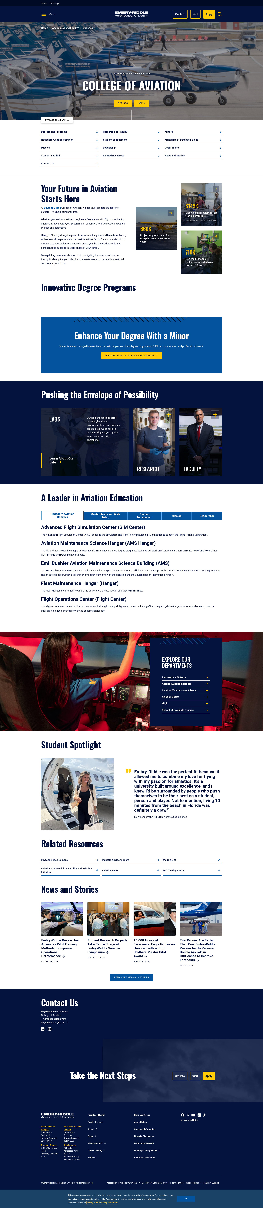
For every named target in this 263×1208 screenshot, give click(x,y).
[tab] (62, 515)
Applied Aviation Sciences (176, 683)
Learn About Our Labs (61, 460)
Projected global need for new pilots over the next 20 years (155, 233)
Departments (172, 147)
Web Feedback (192, 1183)
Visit (195, 14)
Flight (165, 703)
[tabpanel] (131, 572)
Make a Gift (169, 859)
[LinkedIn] (43, 1028)
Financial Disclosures (144, 1136)
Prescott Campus (49, 1145)
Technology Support (210, 1183)
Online (44, 3)
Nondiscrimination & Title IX (132, 1183)
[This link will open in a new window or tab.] (182, 1114)
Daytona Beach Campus (54, 859)
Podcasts (92, 1157)
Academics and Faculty (65, 28)
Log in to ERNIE (191, 1120)
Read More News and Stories (131, 977)
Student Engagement (115, 139)
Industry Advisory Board (115, 859)
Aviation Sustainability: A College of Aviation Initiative (66, 870)
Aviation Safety (170, 696)
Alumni (91, 1129)
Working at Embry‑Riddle (145, 1150)
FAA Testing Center (174, 870)
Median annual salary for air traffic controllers (201, 209)
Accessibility (112, 1183)
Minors (169, 131)
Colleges (88, 28)
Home (44, 28)
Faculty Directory (95, 1122)
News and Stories (175, 155)
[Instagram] (49, 1028)
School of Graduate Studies (178, 710)
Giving (90, 1136)
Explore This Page (55, 120)
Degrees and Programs (54, 131)
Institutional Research (144, 1143)
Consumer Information (144, 1129)
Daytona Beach (52, 207)
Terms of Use (178, 1183)
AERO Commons (95, 1143)
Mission (45, 147)
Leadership (109, 147)
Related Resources (113, 155)
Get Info (180, 14)
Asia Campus (70, 1145)
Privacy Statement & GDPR (157, 1183)
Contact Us (47, 163)
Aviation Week (110, 870)
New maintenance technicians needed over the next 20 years (199, 257)
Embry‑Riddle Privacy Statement (102, 1203)
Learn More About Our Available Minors (130, 355)
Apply (141, 103)
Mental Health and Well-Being (181, 139)
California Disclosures (144, 1157)
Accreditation (140, 1122)
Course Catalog (95, 1150)
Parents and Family (96, 1115)
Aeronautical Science (174, 677)
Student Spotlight (51, 155)
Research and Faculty (115, 131)
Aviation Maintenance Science (179, 690)
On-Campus (55, 3)
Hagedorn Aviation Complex (57, 139)
